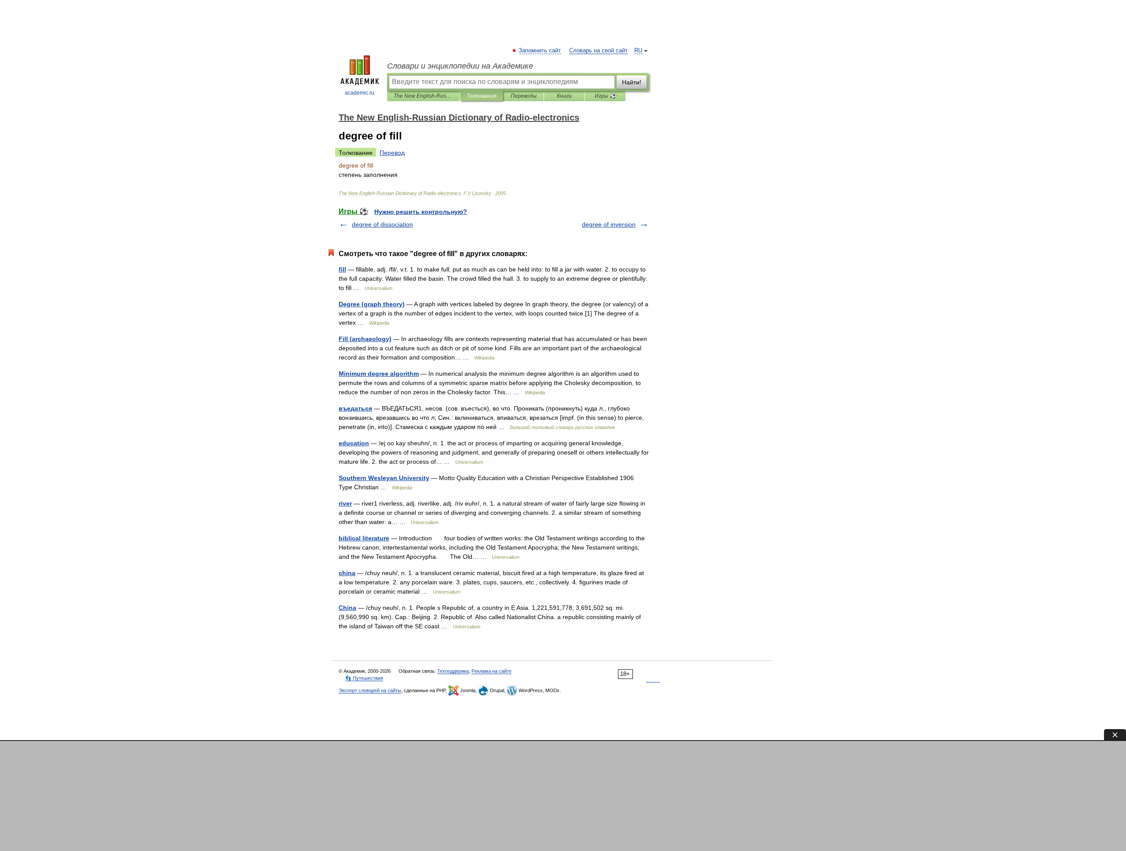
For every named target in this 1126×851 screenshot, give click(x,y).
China (347, 607)
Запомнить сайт (540, 51)
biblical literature (364, 538)
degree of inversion (609, 224)
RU (638, 51)
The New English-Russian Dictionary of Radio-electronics (423, 96)
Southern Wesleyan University (384, 477)
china (347, 572)
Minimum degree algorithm (379, 373)
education (354, 443)
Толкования (481, 96)
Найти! (631, 82)
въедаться (355, 408)
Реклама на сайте (492, 671)
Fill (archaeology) (365, 338)
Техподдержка (453, 671)
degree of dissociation (382, 224)
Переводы (524, 96)
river (345, 503)
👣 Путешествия (364, 678)
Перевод (392, 152)
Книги (564, 96)
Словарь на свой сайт (598, 51)
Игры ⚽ (605, 96)
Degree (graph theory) (372, 304)
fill (342, 269)
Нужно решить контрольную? (420, 211)
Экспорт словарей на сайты (370, 690)
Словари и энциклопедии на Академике (460, 66)
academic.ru (359, 93)
